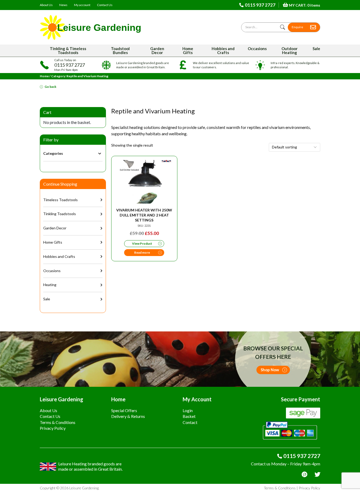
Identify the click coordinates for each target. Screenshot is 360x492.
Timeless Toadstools (60, 199)
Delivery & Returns (128, 416)
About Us (46, 5)
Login (188, 410)
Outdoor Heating (289, 50)
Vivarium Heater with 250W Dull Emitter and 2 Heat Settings (144, 215)
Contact (190, 422)
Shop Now (270, 369)
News (63, 5)
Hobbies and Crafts (223, 50)
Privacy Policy (53, 428)
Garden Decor (157, 50)
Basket (189, 416)
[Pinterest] (304, 474)
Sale (316, 48)
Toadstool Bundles (120, 50)
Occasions (257, 48)
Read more (142, 252)
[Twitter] (317, 474)
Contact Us (105, 5)
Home (44, 76)
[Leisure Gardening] (90, 27)
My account (82, 5)
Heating (49, 284)
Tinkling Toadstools (59, 213)
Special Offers (124, 410)
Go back (50, 87)
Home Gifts (187, 50)
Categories (53, 153)
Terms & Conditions (57, 422)
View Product (142, 243)
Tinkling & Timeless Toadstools (68, 50)
